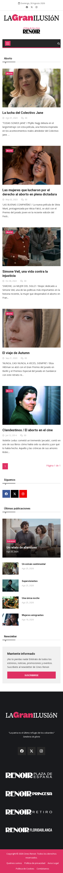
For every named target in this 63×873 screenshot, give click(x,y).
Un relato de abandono (21, 547)
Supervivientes (30, 581)
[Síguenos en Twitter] (32, 7)
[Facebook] (6, 494)
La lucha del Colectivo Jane (22, 113)
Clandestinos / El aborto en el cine (27, 430)
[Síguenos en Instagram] (36, 7)
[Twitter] (15, 494)
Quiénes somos (14, 863)
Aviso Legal (53, 863)
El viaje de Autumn (16, 353)
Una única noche (30, 598)
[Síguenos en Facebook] (27, 7)
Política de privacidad (34, 863)
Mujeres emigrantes (33, 615)
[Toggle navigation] (7, 43)
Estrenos (11, 541)
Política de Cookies (25, 868)
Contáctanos (43, 868)
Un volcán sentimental (34, 564)
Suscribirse (31, 675)
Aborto (9, 73)
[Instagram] (23, 494)
